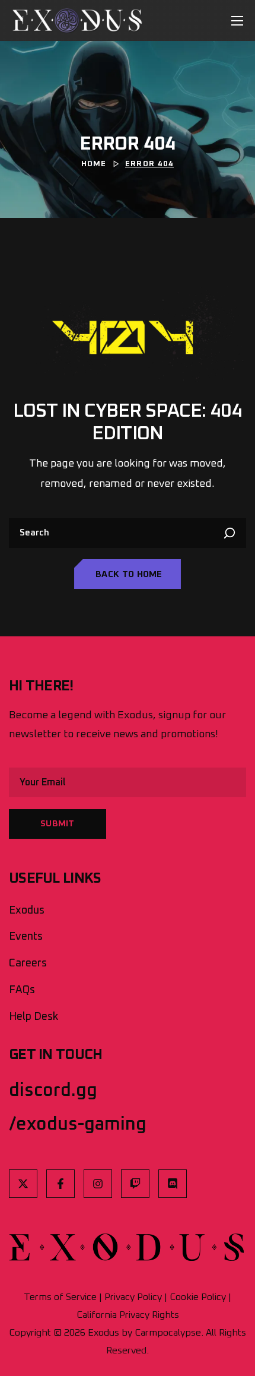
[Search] (231, 533)
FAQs (22, 990)
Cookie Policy (198, 1297)
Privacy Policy (133, 1297)
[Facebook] (60, 1183)
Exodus (26, 910)
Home (94, 164)
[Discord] (172, 1183)
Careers (28, 963)
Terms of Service (60, 1297)
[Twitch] (135, 1183)
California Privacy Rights (127, 1315)
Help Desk (33, 1017)
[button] (127, 574)
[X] (23, 1183)
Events (26, 936)
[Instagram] (98, 1183)
